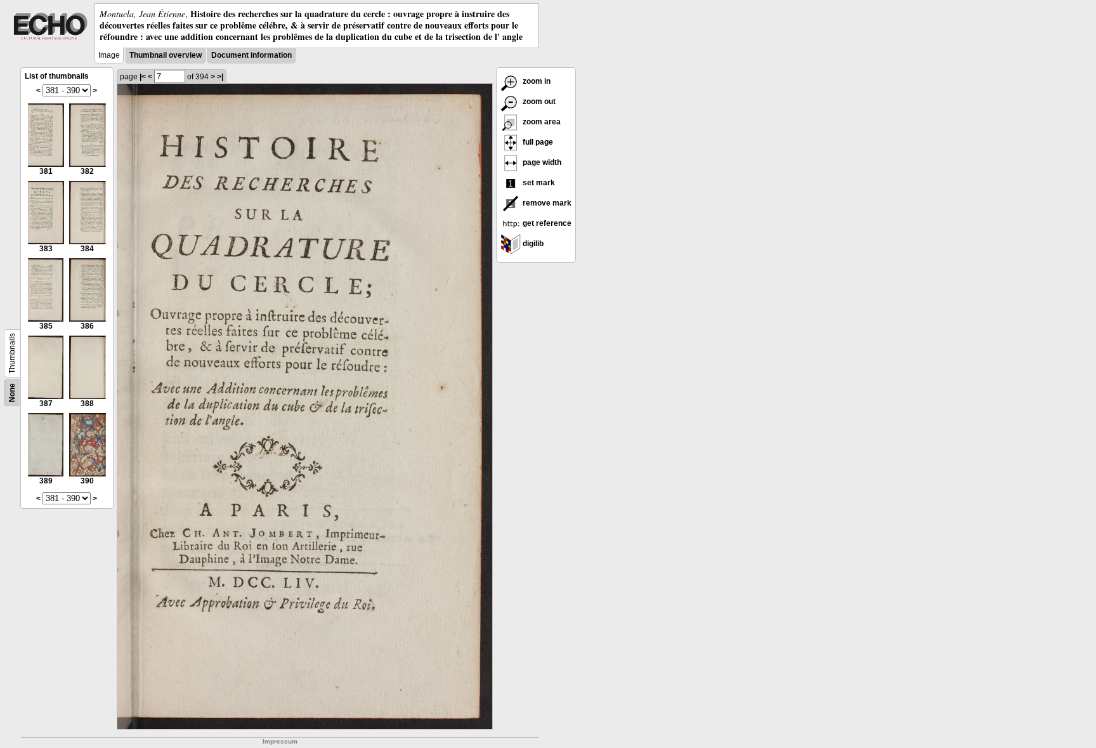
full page (537, 142)
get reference (546, 223)
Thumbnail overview (165, 55)
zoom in (536, 81)
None (12, 392)
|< (143, 76)
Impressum (280, 741)
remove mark (546, 203)
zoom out (538, 101)
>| (220, 76)
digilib (532, 243)
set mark (538, 182)
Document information (251, 55)
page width (541, 162)
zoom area (541, 121)
